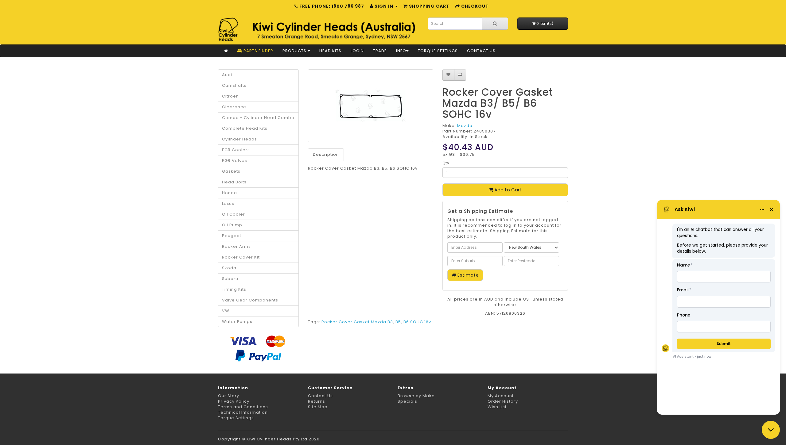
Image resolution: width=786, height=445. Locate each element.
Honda (229, 193)
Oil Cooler (233, 214)
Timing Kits (234, 289)
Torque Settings (438, 51)
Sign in (384, 6)
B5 (398, 322)
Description (326, 154)
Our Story (228, 396)
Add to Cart (507, 189)
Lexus (228, 203)
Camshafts (234, 85)
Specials (407, 401)
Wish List (497, 407)
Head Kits (330, 51)
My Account (501, 396)
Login (357, 51)
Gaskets (231, 171)
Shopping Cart (428, 6)
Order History (503, 401)
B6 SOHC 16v (417, 322)
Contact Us (481, 51)
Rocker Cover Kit (241, 257)
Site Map (318, 407)
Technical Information (243, 412)
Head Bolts (234, 182)
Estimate (467, 275)
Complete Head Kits (244, 128)
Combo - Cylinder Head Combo (258, 118)
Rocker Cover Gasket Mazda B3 (357, 322)
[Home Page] (226, 51)
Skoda (229, 268)
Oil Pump (232, 225)
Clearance (234, 107)
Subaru (230, 279)
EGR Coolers (236, 150)
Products (295, 51)
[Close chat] (771, 430)
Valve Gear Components (250, 300)
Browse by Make (416, 396)
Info (401, 51)
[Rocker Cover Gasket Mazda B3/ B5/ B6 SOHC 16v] (371, 105)
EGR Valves (234, 160)
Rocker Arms (236, 246)
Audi (227, 75)
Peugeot (231, 236)
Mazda (465, 126)
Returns (316, 401)
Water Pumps (237, 321)
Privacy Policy (233, 401)
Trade (380, 51)
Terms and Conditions (243, 407)
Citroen (230, 96)
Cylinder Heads (239, 139)
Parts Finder (257, 51)
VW (225, 311)
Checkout (474, 6)
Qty (445, 163)
